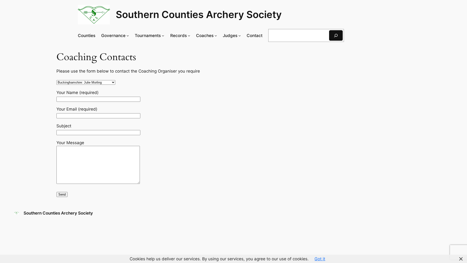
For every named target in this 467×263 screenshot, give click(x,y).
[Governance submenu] (127, 35)
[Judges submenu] (239, 35)
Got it (319, 258)
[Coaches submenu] (216, 35)
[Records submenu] (189, 35)
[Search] (336, 35)
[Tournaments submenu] (163, 35)
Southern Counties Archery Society (199, 14)
